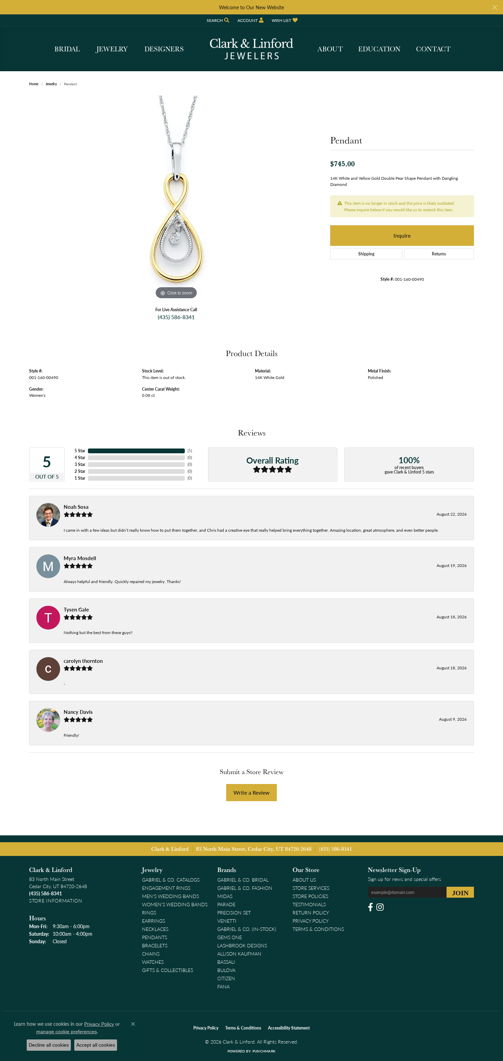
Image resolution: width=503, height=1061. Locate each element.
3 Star (80, 464)
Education (379, 49)
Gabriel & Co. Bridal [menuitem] (243, 879)
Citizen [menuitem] (226, 978)
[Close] (494, 7)
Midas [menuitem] (224, 896)
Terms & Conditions (318, 928)
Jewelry (112, 49)
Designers (164, 49)
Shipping (366, 254)
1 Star (80, 478)
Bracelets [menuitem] (154, 945)
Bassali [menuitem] (226, 961)
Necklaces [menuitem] (155, 928)
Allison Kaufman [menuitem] (239, 953)
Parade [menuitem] (226, 904)
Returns (439, 254)
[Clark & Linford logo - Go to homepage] (251, 49)
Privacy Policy (310, 920)
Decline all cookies (49, 1045)
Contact (433, 49)
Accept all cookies (95, 1045)
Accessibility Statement (289, 1028)
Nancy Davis (78, 712)
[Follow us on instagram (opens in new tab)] (380, 907)
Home (33, 83)
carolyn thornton (83, 661)
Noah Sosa (76, 506)
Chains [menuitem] (150, 953)
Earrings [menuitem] (153, 920)
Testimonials (309, 904)
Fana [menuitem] (223, 986)
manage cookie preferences (66, 1031)
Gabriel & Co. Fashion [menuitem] (244, 887)
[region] (176, 198)
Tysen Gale (76, 609)
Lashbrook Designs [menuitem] (242, 945)
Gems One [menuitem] (229, 937)
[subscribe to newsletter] (460, 892)
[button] (217, 20)
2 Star (80, 471)
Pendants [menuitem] (154, 937)
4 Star (80, 457)
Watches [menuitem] (153, 961)
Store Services (311, 887)
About (330, 49)
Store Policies (310, 896)
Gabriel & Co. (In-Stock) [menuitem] (246, 928)
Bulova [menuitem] (226, 970)
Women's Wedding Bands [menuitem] (174, 904)
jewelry (51, 83)
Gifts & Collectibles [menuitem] (167, 970)
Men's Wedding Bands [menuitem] (170, 896)
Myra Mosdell (80, 558)
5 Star (80, 451)
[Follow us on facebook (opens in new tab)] (370, 907)
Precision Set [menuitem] (234, 912)
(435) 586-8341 (176, 317)
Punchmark (264, 1051)
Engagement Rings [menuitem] (166, 887)
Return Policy (311, 912)
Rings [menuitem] (149, 912)
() (190, 451)
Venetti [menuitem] (226, 920)
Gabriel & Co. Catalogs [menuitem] (170, 879)
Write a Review (251, 792)
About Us (304, 879)
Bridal (67, 49)
